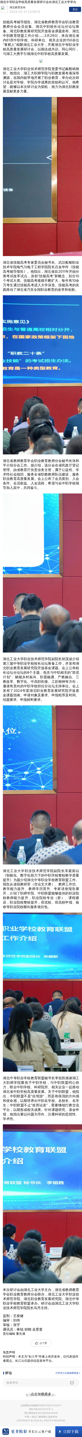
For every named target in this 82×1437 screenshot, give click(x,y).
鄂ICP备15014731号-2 (41, 1409)
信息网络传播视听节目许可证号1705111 (41, 1405)
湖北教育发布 (18, 7)
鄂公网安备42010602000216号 (41, 1413)
